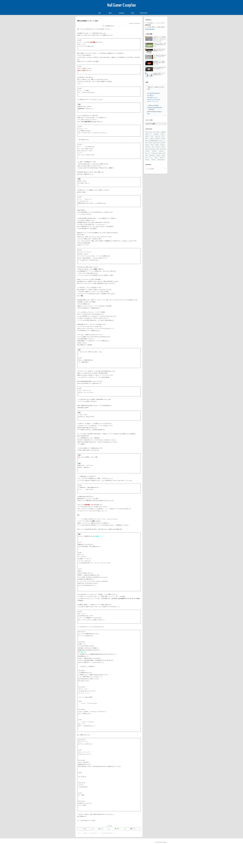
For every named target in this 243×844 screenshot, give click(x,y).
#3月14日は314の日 (155, 93)
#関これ (152, 95)
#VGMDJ (156, 105)
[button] (133, 828)
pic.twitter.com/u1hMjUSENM (154, 107)
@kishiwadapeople (150, 29)
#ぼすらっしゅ (153, 97)
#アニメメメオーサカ (154, 99)
